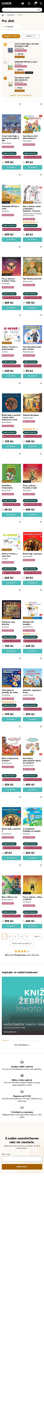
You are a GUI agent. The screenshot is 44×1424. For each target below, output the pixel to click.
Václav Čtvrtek (6, 490)
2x (36, 634)
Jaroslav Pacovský (28, 215)
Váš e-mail (6, 1154)
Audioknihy (10, 15)
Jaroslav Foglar (28, 417)
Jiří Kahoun (26, 833)
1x (36, 222)
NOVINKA (29, 73)
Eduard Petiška (19, 48)
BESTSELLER (20, 57)
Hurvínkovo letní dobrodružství (22, 79)
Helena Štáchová (28, 351)
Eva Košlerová (6, 695)
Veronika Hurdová (7, 899)
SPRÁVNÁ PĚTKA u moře (26, 62)
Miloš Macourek (7, 763)
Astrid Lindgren (28, 281)
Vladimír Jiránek (28, 213)
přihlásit (22, 1167)
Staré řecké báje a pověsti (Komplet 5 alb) (27, 45)
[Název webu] (6, 3)
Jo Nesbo (5, 351)
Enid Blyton (18, 64)
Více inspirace (21, 1045)
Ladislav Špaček (28, 695)
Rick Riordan (6, 283)
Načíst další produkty (21, 95)
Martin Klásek (19, 82)
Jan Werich (5, 627)
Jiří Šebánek (37, 213)
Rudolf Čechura (28, 627)
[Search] (39, 10)
